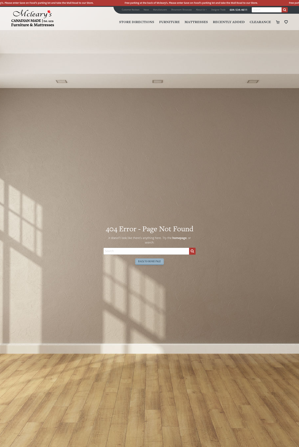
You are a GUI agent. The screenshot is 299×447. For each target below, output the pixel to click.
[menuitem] (130, 10)
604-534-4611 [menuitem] (238, 10)
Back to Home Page (149, 261)
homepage (179, 238)
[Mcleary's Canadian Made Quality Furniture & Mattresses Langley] (32, 18)
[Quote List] (286, 22)
